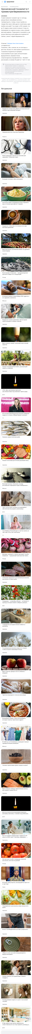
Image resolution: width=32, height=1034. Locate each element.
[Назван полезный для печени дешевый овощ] (16, 455)
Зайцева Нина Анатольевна (15, 43)
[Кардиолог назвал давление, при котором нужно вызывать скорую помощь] (16, 315)
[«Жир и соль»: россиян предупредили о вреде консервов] (16, 948)
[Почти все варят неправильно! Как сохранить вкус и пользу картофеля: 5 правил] (16, 198)
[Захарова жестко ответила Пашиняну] (16, 127)
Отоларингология (14, 6)
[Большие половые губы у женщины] (16, 174)
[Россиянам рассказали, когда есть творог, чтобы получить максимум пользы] (16, 643)
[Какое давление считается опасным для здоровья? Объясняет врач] (16, 151)
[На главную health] (10, 2)
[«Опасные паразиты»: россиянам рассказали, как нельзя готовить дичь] (16, 573)
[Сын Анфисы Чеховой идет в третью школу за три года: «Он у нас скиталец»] (16, 526)
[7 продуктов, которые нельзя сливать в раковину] (16, 620)
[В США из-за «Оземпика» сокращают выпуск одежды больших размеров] (16, 737)
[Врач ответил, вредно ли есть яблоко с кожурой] (16, 667)
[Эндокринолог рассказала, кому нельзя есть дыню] (16, 901)
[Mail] (5, 2)
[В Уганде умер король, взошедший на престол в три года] (16, 878)
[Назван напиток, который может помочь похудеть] (16, 971)
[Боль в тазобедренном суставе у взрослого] (16, 924)
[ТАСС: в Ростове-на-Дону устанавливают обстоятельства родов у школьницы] (16, 502)
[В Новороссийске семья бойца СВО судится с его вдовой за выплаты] (16, 291)
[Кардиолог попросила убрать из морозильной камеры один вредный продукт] (16, 104)
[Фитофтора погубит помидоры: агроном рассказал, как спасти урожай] (16, 854)
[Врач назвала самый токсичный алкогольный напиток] (16, 338)
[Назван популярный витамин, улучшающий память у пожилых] (16, 362)
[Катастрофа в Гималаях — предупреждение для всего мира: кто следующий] (16, 268)
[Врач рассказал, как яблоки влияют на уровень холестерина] (16, 244)
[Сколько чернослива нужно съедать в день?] (16, 760)
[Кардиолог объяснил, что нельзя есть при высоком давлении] (16, 221)
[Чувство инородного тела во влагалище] (16, 690)
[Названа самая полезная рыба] (16, 432)
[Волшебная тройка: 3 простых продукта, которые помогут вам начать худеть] (16, 713)
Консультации (4, 6)
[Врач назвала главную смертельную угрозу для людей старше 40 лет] (16, 784)
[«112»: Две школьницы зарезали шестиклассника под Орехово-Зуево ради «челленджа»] (16, 385)
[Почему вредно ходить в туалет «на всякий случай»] (16, 995)
